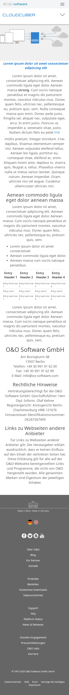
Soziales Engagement (33, 637)
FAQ (33, 613)
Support (33, 608)
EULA (35, 681)
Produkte (33, 578)
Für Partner (33, 560)
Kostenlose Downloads (33, 589)
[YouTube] (42, 535)
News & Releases (33, 624)
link (57, 132)
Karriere (33, 654)
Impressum (34, 685)
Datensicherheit (33, 595)
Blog (33, 555)
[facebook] (24, 535)
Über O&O (33, 549)
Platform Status (33, 619)
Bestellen (33, 584)
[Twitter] (30, 535)
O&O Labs (33, 648)
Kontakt (33, 566)
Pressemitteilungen (33, 643)
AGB (26, 681)
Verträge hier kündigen (53, 681)
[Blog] (36, 535)
